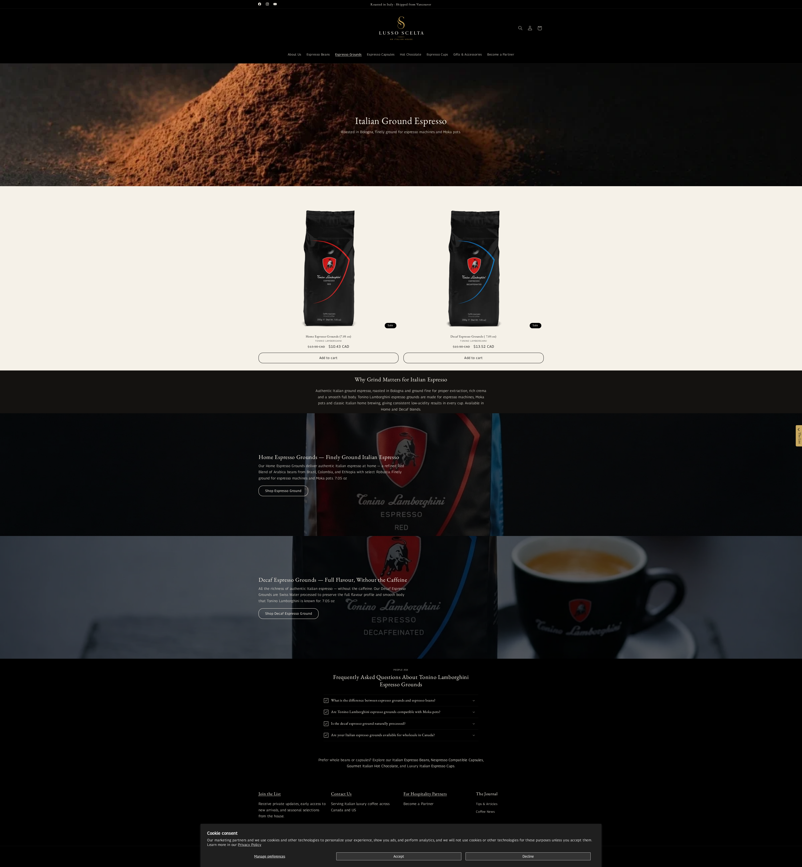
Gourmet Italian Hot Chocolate (372, 766)
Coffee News (485, 811)
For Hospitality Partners (425, 793)
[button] (520, 28)
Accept (398, 856)
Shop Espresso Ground (283, 491)
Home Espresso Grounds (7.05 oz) (328, 336)
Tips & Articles (486, 804)
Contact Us (341, 793)
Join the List (270, 793)
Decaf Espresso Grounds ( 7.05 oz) (473, 336)
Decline (528, 856)
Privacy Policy (249, 845)
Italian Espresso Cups (437, 766)
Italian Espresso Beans (410, 760)
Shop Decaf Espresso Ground (288, 613)
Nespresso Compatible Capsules (457, 760)
